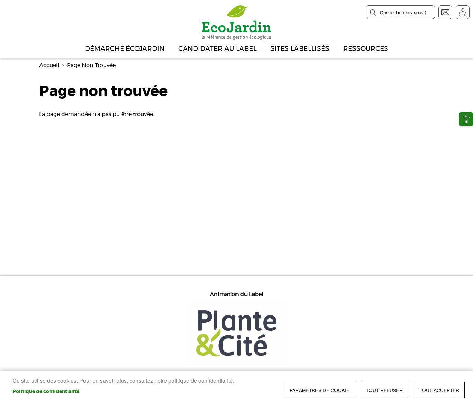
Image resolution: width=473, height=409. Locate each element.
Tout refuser (384, 389)
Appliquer (373, 12)
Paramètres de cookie (319, 389)
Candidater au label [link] (217, 49)
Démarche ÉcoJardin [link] (124, 49)
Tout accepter (439, 389)
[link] (466, 119)
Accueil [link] (49, 65)
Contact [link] (445, 12)
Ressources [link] (365, 49)
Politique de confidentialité (45, 391)
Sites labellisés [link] (299, 49)
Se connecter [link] (463, 12)
